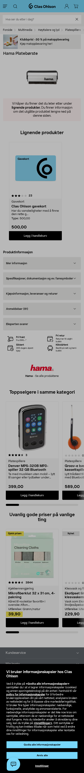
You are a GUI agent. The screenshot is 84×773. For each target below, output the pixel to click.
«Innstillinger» (43, 723)
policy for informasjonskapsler (25, 694)
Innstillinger (42, 766)
